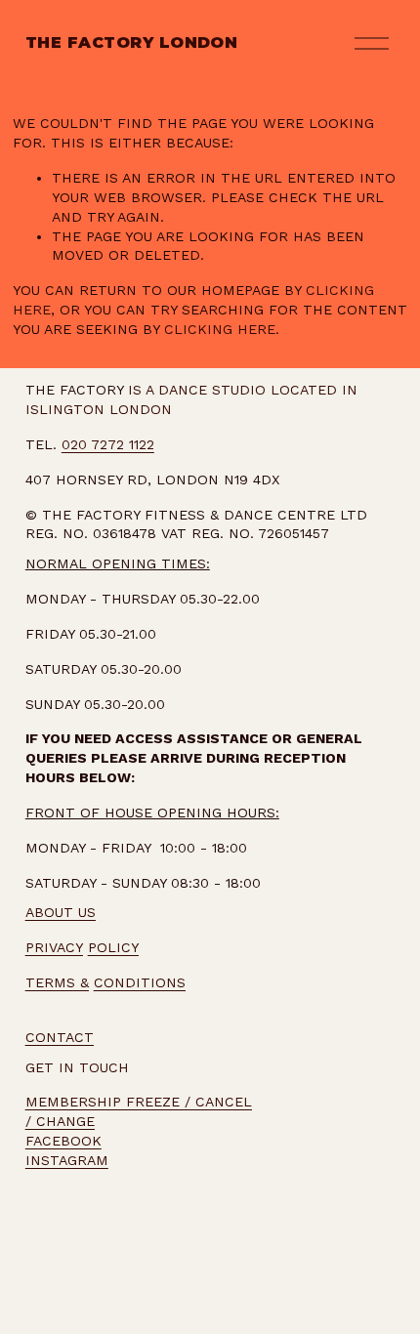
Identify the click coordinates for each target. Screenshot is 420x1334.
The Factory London (131, 42)
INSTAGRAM (66, 1160)
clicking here (219, 329)
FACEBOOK (63, 1140)
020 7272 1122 (108, 444)
